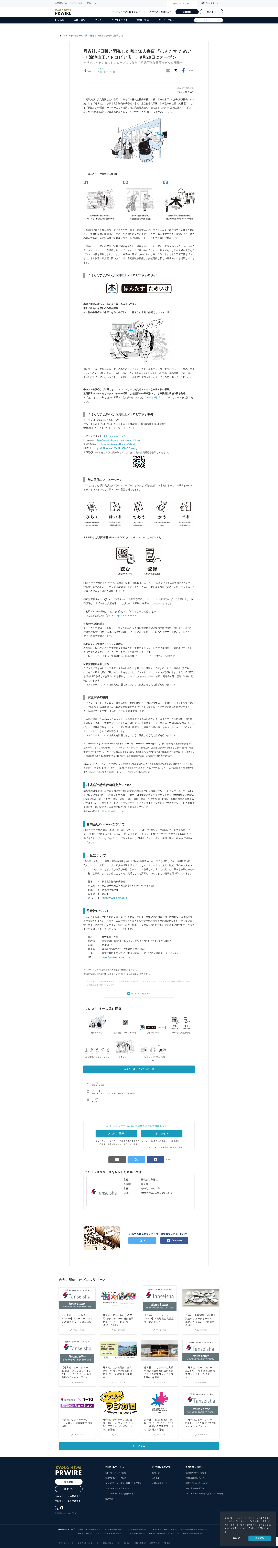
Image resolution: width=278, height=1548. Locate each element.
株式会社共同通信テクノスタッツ (163, 1533)
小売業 (121, 1093)
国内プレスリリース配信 (115, 1473)
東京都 (94, 1101)
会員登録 (187, 12)
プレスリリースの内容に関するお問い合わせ (204, 1494)
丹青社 (93, 35)
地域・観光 (79, 20)
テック (98, 20)
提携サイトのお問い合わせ (196, 1483)
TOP (65, 35)
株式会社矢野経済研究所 (193, 1533)
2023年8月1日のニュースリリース (164, 397)
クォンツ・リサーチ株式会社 (108, 1533)
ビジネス (59, 20)
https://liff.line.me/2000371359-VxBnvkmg (116, 448)
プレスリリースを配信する (125, 12)
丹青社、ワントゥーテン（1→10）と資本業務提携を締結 (77, 1422)
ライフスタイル (120, 20)
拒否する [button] (236, 1538)
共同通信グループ (159, 1483)
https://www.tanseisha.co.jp (116, 957)
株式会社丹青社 (186, 92)
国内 (182, 3)
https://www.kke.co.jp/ (113, 811)
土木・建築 (130, 1093)
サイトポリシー (64, 1543)
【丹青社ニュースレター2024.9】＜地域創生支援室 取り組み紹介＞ (159, 1318)
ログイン (211, 12)
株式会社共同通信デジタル (163, 1529)
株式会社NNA (83, 1533)
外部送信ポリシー (109, 1543)
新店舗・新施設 (98, 1085)
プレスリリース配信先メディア (118, 1488)
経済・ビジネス (98, 1093)
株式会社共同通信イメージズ (193, 1529)
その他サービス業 (78, 35)
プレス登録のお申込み (194, 1488)
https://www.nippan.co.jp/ (114, 898)
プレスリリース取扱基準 (134, 1543)
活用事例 (109, 1499)
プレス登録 (117, 1133)
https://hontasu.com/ (114, 436)
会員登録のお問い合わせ (195, 1473)
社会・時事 (111, 1093)
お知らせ (156, 1473)
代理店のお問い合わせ (194, 1478)
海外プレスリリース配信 (115, 1478)
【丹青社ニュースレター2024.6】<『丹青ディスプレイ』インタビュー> (200, 1422)
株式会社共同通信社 (113, 1529)
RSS (166, 1543)
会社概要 (156, 1478)
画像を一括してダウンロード (139, 1069)
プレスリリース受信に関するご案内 (166, 1147)
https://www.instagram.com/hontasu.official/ (118, 440)
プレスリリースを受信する (156, 12)
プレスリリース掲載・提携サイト (119, 1494)
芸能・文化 (143, 20)
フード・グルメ (167, 20)
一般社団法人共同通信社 (88, 1529)
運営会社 (153, 1543)
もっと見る (139, 1446)
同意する (259, 1538)
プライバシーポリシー (247, 1518)
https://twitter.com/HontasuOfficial (118, 444)
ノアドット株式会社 (134, 1533)
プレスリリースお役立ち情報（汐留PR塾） (123, 1483)
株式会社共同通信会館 (137, 1529)
